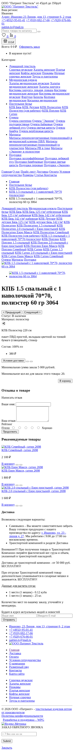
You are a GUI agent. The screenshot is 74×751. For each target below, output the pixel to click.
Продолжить (10, 431)
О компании (17, 663)
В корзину (65, 380)
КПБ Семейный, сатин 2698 (20, 450)
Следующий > (32, 312)
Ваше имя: (8, 404)
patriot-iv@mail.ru (20, 640)
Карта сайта (16, 673)
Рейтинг (7, 424)
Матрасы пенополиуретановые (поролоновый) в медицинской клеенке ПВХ (40, 139)
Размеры (28, 175)
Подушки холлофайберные (26, 158)
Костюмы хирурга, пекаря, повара (31, 90)
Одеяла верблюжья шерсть (36, 131)
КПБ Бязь (15, 107)
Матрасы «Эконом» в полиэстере (35, 150)
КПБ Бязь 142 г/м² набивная (20, 218)
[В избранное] (27, 361)
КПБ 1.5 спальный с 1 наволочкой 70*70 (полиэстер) (36, 237)
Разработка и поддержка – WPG (23, 719)
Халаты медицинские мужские (29, 83)
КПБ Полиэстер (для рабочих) (38, 109)
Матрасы (15, 134)
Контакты (50, 175)
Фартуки (27, 97)
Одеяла (13, 117)
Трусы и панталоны (45, 76)
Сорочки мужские (21, 69)
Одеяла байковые (41, 124)
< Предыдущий (11, 312)
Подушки (15, 155)
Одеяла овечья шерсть (41, 127)
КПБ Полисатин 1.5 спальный (36, 225)
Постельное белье (20, 103)
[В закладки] (17, 464)
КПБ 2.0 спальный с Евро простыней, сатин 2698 (34, 491)
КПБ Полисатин (50, 107)
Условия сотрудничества (25, 660)
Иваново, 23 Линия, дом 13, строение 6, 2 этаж (39, 626)
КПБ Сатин (34, 249)
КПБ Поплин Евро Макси (40, 246)
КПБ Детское (30, 107)
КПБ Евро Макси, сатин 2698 (21, 470)
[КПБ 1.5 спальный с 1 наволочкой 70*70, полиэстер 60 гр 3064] (37, 266)
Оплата (54, 171)
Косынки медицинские (42, 100)
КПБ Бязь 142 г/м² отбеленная (51, 215)
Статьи (39, 175)
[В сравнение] (31, 361)
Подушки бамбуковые (29, 161)
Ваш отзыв (9, 420)
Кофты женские (31, 73)
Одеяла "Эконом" (43, 120)
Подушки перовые (31, 165)
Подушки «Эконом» (57, 165)
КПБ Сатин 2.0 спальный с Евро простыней (43, 252)
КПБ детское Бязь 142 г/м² (46, 222)
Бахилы (38, 97)
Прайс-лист (28, 171)
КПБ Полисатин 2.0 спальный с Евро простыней (32, 227)
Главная (7, 171)
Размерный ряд (19, 667)
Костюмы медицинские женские (37, 92)
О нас (16, 171)
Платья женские (19, 690)
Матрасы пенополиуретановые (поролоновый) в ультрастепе (34, 145)
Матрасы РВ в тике (37, 148)
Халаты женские (44, 69)
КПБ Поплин (50, 110)
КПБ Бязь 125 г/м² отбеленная (41, 211)
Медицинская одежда (23, 80)
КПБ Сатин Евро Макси (17, 256)
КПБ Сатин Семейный (48, 256)
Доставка (42, 171)
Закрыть (7, 747)
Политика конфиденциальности (22, 715)
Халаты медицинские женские (34, 85)
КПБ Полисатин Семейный (51, 232)
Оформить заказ (29, 46)
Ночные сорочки (20, 697)
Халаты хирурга (49, 86)
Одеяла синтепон (20, 120)
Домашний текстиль (22, 66)
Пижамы (48, 73)
